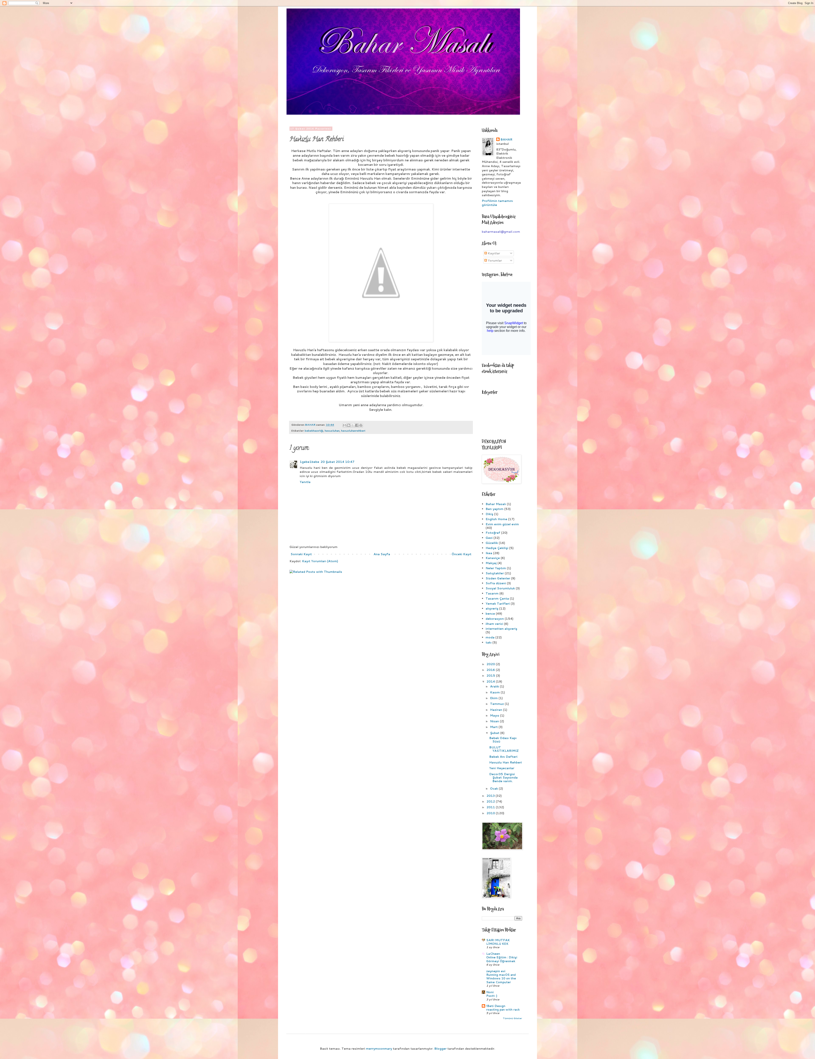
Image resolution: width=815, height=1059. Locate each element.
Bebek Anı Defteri (503, 757)
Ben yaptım (494, 509)
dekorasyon (495, 619)
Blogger (440, 1048)
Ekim (494, 698)
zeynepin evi (495, 971)
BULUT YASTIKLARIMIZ (504, 749)
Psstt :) (491, 996)
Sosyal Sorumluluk (500, 588)
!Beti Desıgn (495, 1006)
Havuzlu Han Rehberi (505, 762)
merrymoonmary (379, 1048)
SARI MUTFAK (498, 940)
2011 (491, 807)
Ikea (489, 553)
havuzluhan (332, 430)
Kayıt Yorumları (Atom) (320, 561)
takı (489, 642)
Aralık (495, 686)
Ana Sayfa (382, 554)
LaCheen (493, 954)
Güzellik (492, 543)
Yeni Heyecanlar (501, 768)
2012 (491, 801)
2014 (491, 681)
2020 (491, 664)
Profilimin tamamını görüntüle (497, 203)
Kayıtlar (493, 253)
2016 (491, 670)
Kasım (495, 692)
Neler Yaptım (496, 568)
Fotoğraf (493, 533)
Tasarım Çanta (497, 598)
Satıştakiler (495, 573)
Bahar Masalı (496, 504)
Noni (490, 992)
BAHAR (506, 140)
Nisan (495, 721)
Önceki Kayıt (461, 554)
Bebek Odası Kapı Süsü (503, 740)
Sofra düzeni (496, 583)
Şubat (495, 733)
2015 (491, 675)
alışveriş (492, 608)
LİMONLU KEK (497, 944)
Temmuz (497, 704)
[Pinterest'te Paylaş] (361, 425)
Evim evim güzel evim (502, 524)
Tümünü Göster (512, 1018)
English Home (496, 519)
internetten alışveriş (501, 629)
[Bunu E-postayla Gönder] (345, 425)
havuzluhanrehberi (353, 430)
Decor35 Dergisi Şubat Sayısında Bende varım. (503, 777)
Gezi (489, 538)
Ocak (494, 788)
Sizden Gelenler (498, 578)
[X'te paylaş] (353, 425)
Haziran (496, 710)
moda (490, 637)
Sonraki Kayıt (301, 554)
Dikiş (489, 514)
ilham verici (494, 624)
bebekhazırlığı (314, 430)
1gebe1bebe (309, 462)
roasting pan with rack (503, 1009)
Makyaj (491, 563)
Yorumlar (494, 260)
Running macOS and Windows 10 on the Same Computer (501, 978)
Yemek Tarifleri (498, 603)
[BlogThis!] (349, 425)
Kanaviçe (493, 558)
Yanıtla (305, 482)
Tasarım (492, 593)
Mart (494, 727)
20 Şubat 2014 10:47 (337, 462)
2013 (491, 796)
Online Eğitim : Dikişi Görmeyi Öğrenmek (501, 959)
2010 (491, 813)
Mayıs (495, 715)
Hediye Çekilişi (497, 548)
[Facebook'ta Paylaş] (357, 425)
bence (490, 613)
